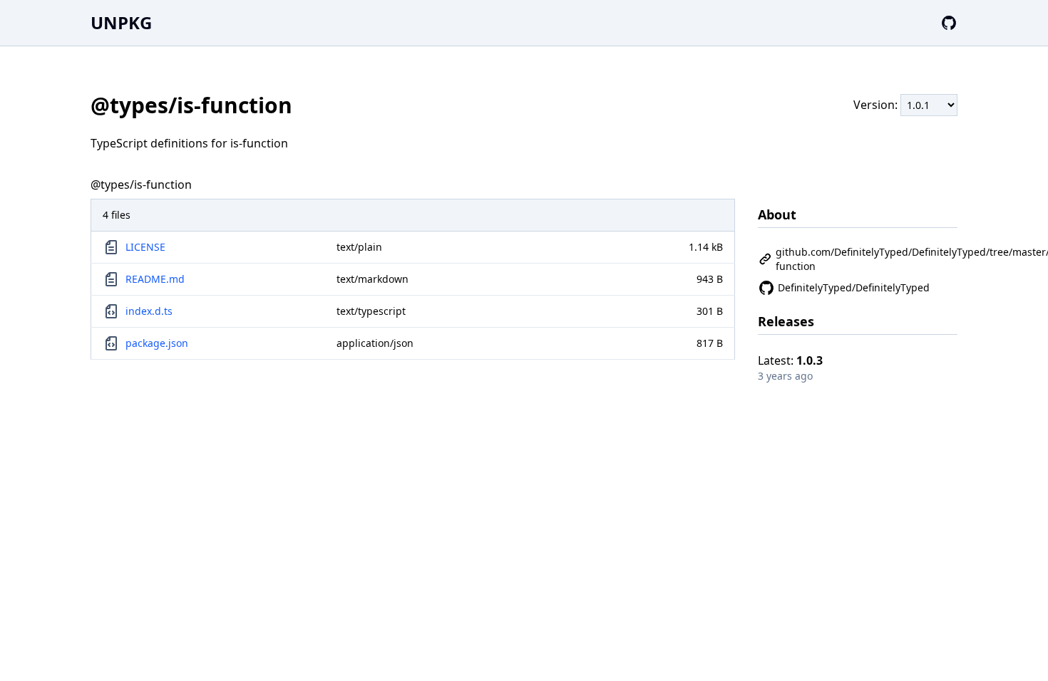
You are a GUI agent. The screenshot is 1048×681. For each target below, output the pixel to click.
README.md (155, 279)
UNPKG (121, 22)
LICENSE (145, 247)
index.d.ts (149, 311)
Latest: (790, 360)
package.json (156, 343)
